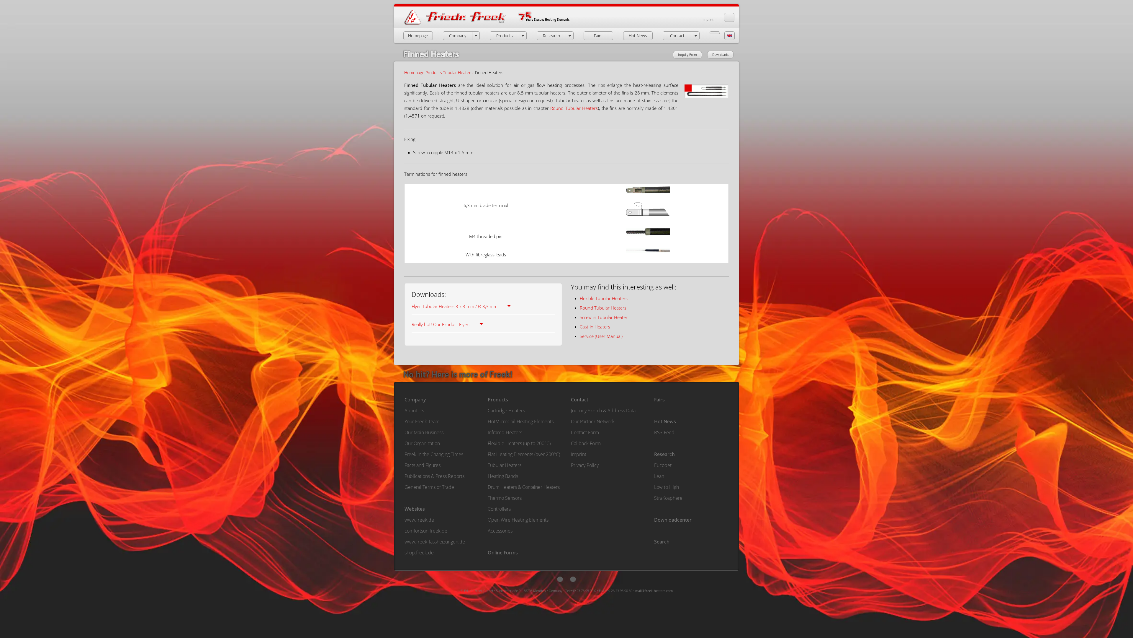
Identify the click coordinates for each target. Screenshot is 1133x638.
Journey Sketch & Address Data (603, 410)
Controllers (499, 509)
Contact (579, 399)
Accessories (500, 531)
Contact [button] (677, 35)
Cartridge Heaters (506, 410)
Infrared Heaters (505, 432)
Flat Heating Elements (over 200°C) (524, 454)
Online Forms (503, 552)
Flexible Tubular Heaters (604, 298)
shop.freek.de (419, 552)
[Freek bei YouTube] (573, 579)
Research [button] (551, 35)
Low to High (666, 487)
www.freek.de (419, 520)
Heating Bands (503, 476)
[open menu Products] (523, 35)
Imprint (708, 19)
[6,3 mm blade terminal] (648, 198)
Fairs (659, 399)
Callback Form (586, 443)
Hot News (665, 421)
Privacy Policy (585, 465)
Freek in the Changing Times (434, 454)
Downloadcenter (673, 520)
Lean (659, 476)
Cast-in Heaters (595, 327)
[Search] (729, 17)
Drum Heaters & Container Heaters (524, 487)
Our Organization (422, 443)
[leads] (648, 258)
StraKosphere (668, 498)
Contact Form (585, 432)
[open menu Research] (570, 35)
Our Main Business (424, 432)
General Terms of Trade (429, 487)
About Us (414, 410)
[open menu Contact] (696, 35)
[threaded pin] (648, 241)
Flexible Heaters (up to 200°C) (519, 443)
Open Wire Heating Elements (518, 520)
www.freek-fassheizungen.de (435, 541)
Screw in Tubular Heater (604, 317)
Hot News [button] (638, 35)
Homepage (414, 72)
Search (661, 541)
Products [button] (504, 35)
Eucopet (663, 465)
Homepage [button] (418, 35)
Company (415, 399)
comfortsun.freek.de (426, 531)
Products (433, 72)
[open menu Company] (476, 35)
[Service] (715, 32)
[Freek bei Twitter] (560, 579)
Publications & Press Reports (434, 476)
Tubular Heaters (458, 72)
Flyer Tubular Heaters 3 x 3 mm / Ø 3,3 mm (454, 306)
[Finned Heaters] (707, 94)
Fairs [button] (598, 35)
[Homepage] (493, 24)
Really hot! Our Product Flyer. (441, 324)
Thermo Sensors (505, 498)
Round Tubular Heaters (574, 108)
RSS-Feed (664, 432)
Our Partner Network (593, 421)
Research (664, 454)
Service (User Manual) (601, 336)
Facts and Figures (423, 465)
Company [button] (457, 35)
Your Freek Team (422, 421)
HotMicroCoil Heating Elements (521, 421)
